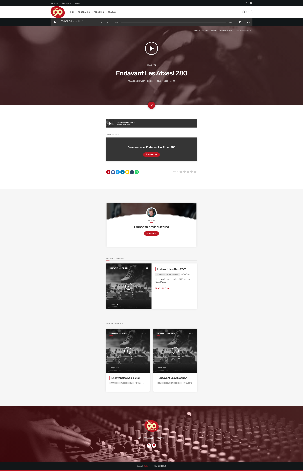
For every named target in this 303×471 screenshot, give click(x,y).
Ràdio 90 (147, 466)
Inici (71, 12)
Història (54, 3)
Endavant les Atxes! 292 (125, 378)
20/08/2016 (186, 274)
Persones (99, 12)
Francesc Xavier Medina (140, 81)
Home (196, 31)
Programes (84, 12)
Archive (151, 233)
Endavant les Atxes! (225, 31)
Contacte (66, 3)
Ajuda (77, 3)
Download (151, 154)
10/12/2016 (139, 383)
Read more (162, 288)
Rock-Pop (204, 31)
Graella (112, 12)
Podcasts (213, 31)
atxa (117, 134)
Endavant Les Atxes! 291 (173, 378)
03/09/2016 (162, 81)
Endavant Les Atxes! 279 (171, 269)
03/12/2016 (187, 383)
